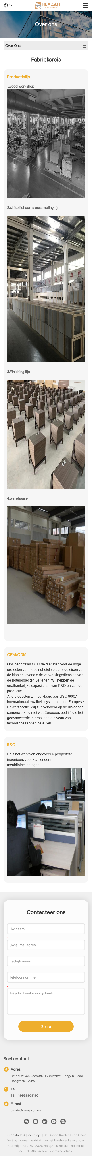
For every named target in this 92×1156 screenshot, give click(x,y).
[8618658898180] (54, 1123)
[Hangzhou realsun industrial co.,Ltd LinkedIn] (45, 1123)
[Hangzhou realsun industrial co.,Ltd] (47, 5)
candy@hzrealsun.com (27, 1110)
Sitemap (34, 1135)
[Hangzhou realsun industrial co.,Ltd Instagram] (35, 1123)
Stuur (46, 1026)
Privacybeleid (15, 1135)
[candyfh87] (63, 1123)
